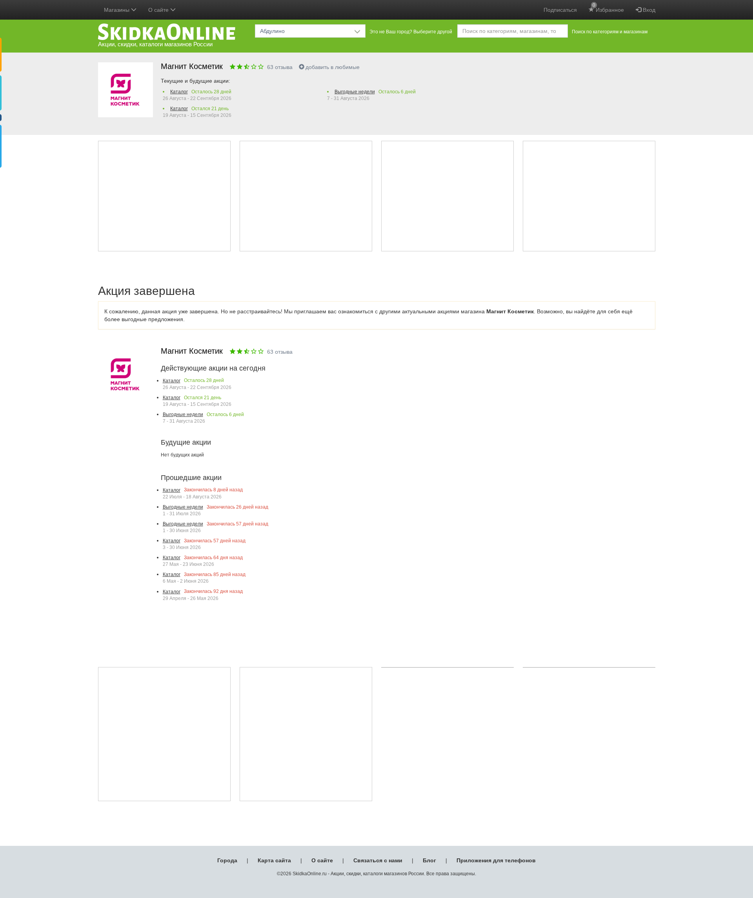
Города (227, 860)
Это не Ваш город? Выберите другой (410, 32)
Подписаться (560, 10)
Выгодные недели (355, 92)
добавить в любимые (333, 67)
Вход (648, 10)
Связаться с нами (377, 860)
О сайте (322, 860)
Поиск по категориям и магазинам (610, 32)
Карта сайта (274, 860)
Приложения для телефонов (496, 860)
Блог (429, 860)
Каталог (179, 92)
